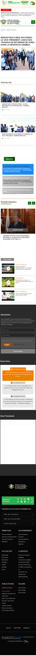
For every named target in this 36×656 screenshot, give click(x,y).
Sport (3, 569)
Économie (5, 557)
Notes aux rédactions (8, 598)
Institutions (21, 541)
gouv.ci (8, 628)
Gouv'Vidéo (22, 590)
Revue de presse (7, 608)
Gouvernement (23, 534)
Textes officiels (6, 605)
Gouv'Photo (22, 588)
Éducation (5, 560)
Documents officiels (8, 610)
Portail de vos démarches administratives (23, 574)
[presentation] (29, 203)
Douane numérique (24, 564)
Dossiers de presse (8, 601)
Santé (4, 564)
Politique (4, 562)
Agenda (9, 159)
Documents (6, 591)
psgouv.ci (27, 628)
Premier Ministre (7, 534)
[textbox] (18, 514)
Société (4, 567)
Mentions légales (18, 637)
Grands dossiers (11, 30)
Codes (4, 603)
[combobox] (18, 514)
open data (17, 628)
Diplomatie (5, 555)
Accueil (3, 30)
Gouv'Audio (22, 592)
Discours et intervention (9, 537)
